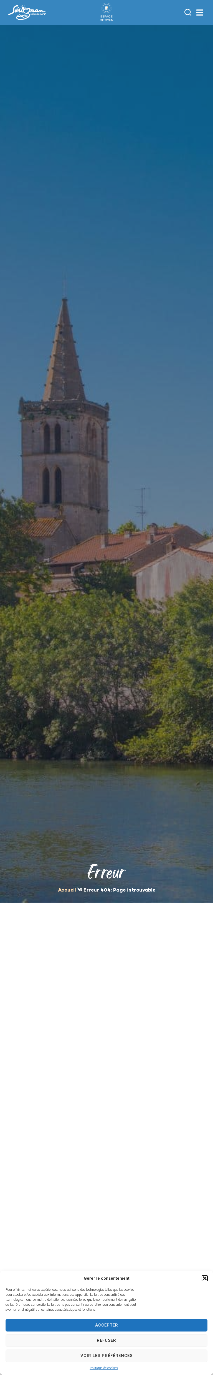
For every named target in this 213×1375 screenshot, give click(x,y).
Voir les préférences (106, 1355)
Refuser (106, 1340)
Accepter (106, 1325)
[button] (204, 1278)
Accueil (67, 890)
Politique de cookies (104, 1368)
